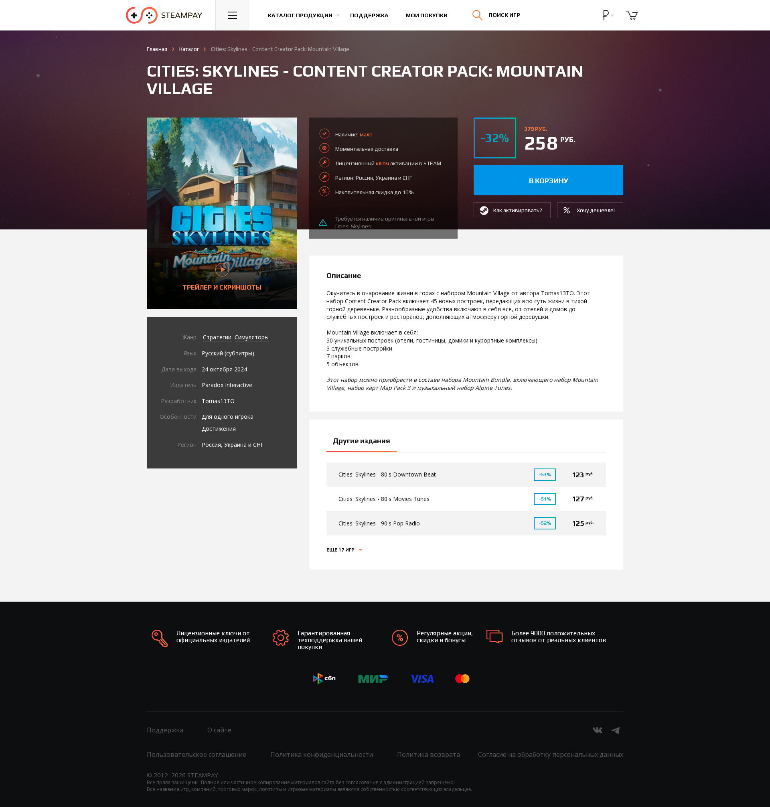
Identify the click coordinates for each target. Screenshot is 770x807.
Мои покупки (427, 15)
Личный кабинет (668, 22)
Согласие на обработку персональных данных (550, 754)
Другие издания (361, 440)
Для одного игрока (227, 416)
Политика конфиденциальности (321, 754)
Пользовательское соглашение (196, 754)
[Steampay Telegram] (616, 730)
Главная (157, 49)
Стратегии (217, 337)
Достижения (219, 428)
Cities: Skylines (352, 226)
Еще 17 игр (341, 550)
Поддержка (369, 15)
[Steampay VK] (597, 730)
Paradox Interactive (227, 385)
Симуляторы (252, 337)
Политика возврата (428, 754)
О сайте (219, 730)
